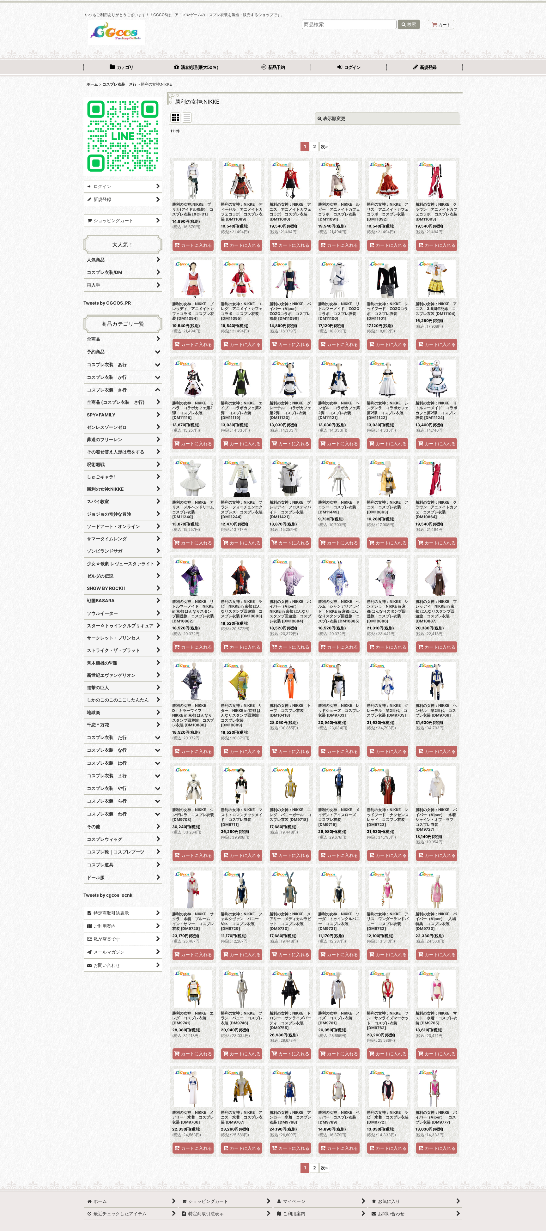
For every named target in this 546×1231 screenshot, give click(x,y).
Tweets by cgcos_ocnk (107, 895)
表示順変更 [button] (334, 118)
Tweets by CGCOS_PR (107, 303)
